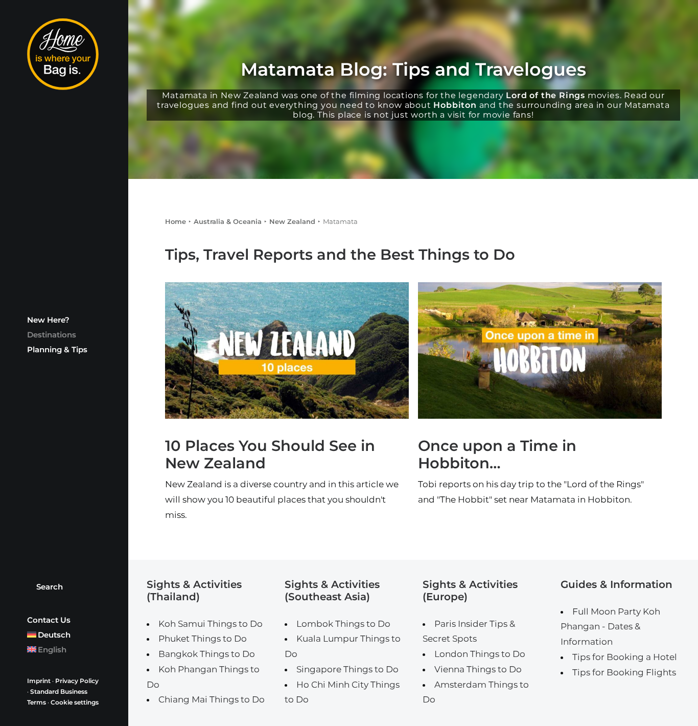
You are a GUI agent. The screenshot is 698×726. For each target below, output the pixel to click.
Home (175, 221)
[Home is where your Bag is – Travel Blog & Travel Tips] (64, 54)
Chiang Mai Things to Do (211, 699)
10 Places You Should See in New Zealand (270, 454)
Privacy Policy (77, 681)
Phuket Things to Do (202, 638)
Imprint (39, 681)
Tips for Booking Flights (624, 672)
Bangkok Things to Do (206, 654)
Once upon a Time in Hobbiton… (497, 454)
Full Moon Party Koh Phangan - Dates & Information (610, 626)
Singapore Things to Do (347, 669)
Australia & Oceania (228, 221)
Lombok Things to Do (343, 624)
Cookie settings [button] (75, 702)
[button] (287, 350)
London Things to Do (479, 654)
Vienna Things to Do (478, 669)
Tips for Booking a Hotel (624, 657)
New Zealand (292, 221)
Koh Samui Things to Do (210, 624)
